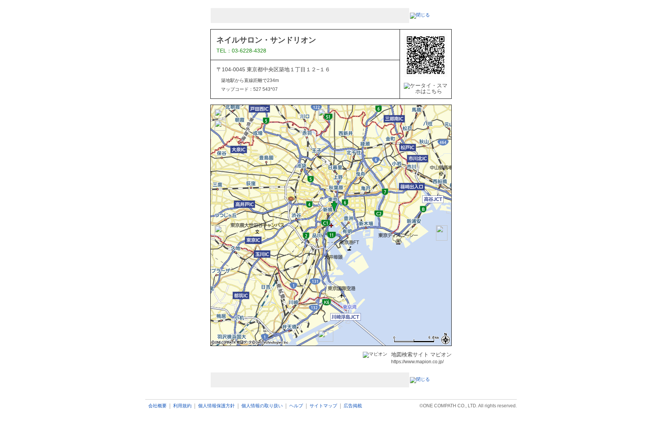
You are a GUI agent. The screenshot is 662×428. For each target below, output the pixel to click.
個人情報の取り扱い (262, 405)
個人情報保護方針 (216, 405)
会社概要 (157, 405)
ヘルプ (296, 405)
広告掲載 (353, 405)
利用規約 (182, 405)
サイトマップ (323, 405)
